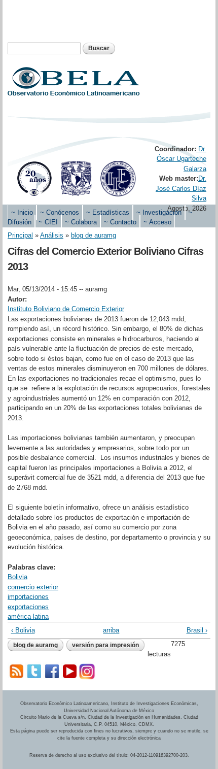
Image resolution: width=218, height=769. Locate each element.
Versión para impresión (105, 645)
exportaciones (28, 607)
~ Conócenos (59, 212)
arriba (107, 630)
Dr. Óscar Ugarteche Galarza (181, 159)
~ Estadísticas (107, 212)
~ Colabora (81, 222)
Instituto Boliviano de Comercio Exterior (66, 309)
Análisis (51, 235)
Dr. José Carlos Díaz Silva (181, 188)
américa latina (28, 616)
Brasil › (197, 630)
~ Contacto (120, 222)
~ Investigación (158, 212)
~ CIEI (48, 222)
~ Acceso (157, 222)
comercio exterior (33, 587)
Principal (20, 235)
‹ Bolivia (23, 630)
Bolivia (17, 577)
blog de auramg (93, 235)
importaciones (28, 596)
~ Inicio (22, 212)
